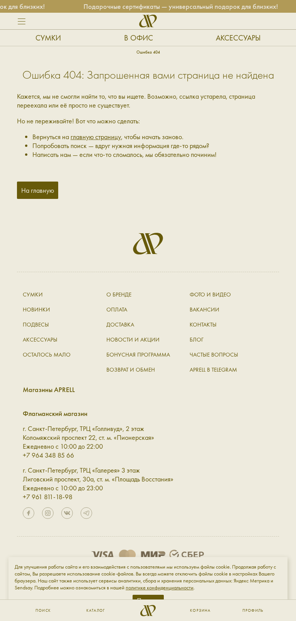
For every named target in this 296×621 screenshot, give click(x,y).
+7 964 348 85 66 (48, 455)
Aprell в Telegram (213, 370)
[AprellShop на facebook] (28, 513)
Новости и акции (133, 339)
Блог (197, 339)
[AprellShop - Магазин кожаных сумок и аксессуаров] (148, 21)
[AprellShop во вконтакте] (67, 513)
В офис (138, 38)
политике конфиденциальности (159, 587)
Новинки (36, 309)
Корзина (200, 610)
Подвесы (36, 324)
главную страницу (96, 136)
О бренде (118, 294)
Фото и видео (210, 294)
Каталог (95, 610)
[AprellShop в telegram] (86, 513)
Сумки (48, 38)
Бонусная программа (138, 354)
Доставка (120, 324)
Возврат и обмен (130, 370)
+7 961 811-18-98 (47, 496)
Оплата (116, 309)
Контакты (203, 324)
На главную (37, 190)
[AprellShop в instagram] (48, 513)
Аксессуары (238, 38)
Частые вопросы (214, 354)
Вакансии (204, 309)
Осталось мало (47, 354)
